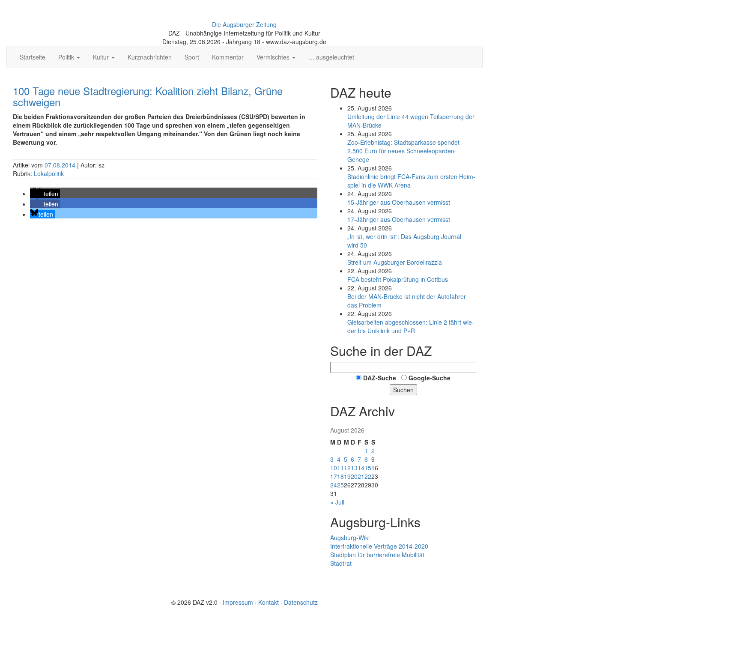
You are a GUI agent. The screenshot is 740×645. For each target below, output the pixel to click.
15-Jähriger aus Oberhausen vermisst (398, 202)
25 (340, 485)
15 (367, 467)
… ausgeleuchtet (331, 57)
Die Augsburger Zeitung (244, 24)
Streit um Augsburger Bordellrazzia (394, 262)
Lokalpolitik (49, 173)
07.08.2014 (61, 165)
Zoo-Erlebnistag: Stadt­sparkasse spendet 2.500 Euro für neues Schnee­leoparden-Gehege (403, 151)
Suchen (403, 389)
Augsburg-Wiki (350, 537)
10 (333, 467)
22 (367, 476)
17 (333, 476)
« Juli (337, 502)
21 (361, 476)
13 (354, 467)
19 (347, 476)
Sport (192, 57)
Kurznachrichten (150, 57)
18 (340, 476)
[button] (45, 193)
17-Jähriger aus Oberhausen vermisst (398, 219)
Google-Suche (430, 377)
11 (340, 467)
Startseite (32, 57)
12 (347, 467)
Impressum (238, 602)
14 (361, 467)
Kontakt (268, 602)
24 (333, 485)
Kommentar (228, 57)
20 (354, 476)
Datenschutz (301, 602)
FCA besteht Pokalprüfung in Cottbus (397, 279)
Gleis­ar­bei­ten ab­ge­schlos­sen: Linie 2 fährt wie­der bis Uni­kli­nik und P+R (410, 326)
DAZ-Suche (379, 377)
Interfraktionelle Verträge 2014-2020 (379, 546)
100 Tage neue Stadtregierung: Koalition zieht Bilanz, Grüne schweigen (148, 96)
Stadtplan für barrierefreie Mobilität (377, 554)
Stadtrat (341, 563)
